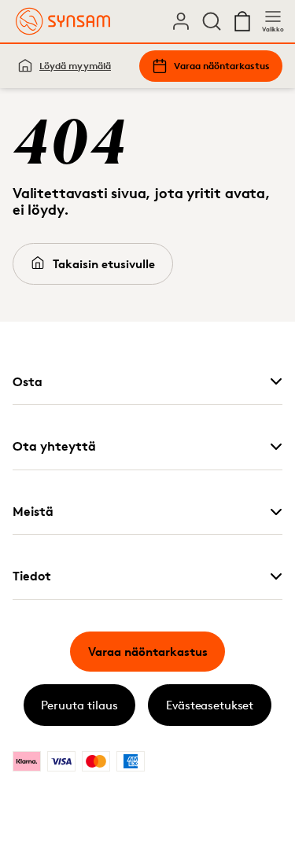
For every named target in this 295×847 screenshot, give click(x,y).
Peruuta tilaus (79, 705)
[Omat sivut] (181, 21)
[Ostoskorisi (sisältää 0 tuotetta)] (242, 21)
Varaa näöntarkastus (222, 66)
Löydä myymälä (75, 66)
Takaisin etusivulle (104, 263)
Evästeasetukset (209, 705)
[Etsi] (211, 21)
